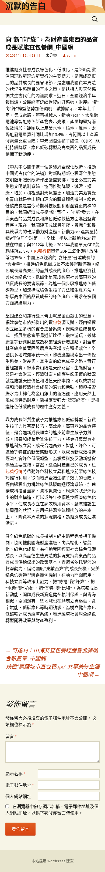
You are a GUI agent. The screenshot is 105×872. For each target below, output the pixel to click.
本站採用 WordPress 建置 (53, 861)
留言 (11, 736)
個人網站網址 (18, 796)
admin (71, 55)
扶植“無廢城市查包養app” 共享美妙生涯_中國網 (53, 670)
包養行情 (42, 251)
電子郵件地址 (19, 785)
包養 (57, 322)
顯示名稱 (15, 773)
